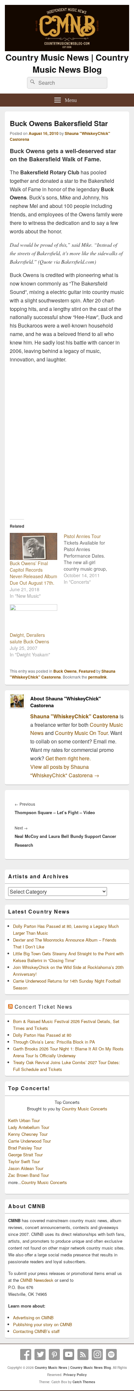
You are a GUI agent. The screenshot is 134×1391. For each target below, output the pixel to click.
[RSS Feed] (82, 1354)
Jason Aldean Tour (25, 1168)
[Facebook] (25, 1354)
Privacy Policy (75, 1374)
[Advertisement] (67, 439)
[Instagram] (97, 1354)
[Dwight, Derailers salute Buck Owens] (33, 617)
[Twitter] (40, 1354)
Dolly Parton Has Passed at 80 (42, 1035)
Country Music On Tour (81, 733)
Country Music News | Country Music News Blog (67, 63)
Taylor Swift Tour (24, 1161)
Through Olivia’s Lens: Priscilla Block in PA (54, 1042)
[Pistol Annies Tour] (91, 559)
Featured (87, 671)
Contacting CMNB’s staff (36, 1331)
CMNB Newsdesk (36, 1280)
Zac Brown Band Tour (28, 1175)
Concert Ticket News (44, 1006)
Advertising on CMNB (33, 1317)
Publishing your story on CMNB (42, 1324)
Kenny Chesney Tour (27, 1134)
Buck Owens (65, 671)
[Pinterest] (54, 1354)
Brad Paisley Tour (25, 1148)
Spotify (111, 1354)
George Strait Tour (25, 1154)
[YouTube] (68, 1354)
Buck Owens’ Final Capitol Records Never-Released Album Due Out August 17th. (33, 573)
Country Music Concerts (84, 1108)
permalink (97, 677)
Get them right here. (68, 758)
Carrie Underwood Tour (29, 1141)
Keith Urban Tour (24, 1120)
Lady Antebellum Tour (28, 1127)
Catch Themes (84, 1382)
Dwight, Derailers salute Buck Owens (29, 638)
